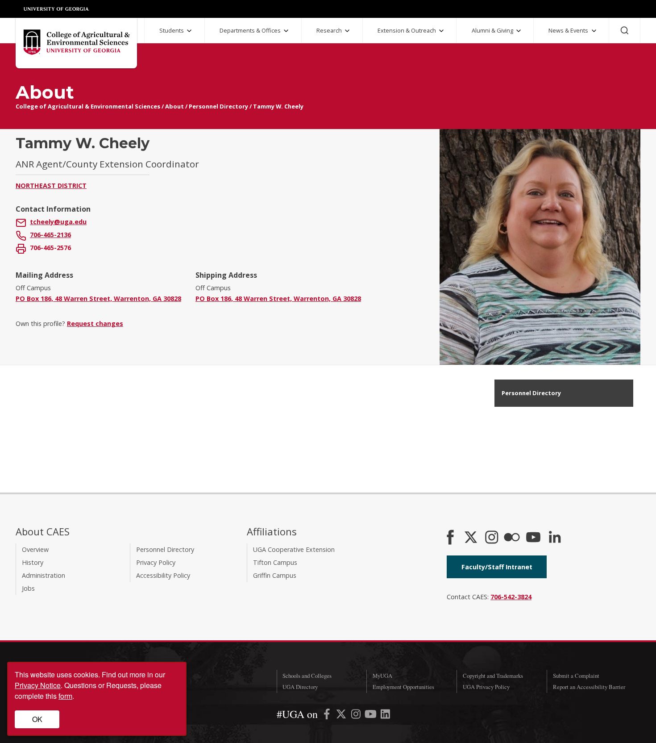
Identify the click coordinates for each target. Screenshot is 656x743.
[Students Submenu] (189, 30)
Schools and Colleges (307, 676)
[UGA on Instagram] (356, 715)
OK (37, 719)
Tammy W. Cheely (278, 106)
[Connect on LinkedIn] (554, 538)
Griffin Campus (274, 575)
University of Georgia (57, 9)
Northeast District (51, 185)
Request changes (95, 323)
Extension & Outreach (407, 30)
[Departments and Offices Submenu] (286, 30)
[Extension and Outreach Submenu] (441, 30)
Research (329, 30)
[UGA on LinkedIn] (385, 715)
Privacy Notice (38, 685)
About (174, 106)
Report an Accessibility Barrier (589, 687)
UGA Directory (300, 687)
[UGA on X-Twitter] (342, 715)
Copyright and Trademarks (493, 676)
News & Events (568, 30)
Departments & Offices (250, 30)
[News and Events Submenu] (594, 30)
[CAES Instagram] (491, 538)
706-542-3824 (510, 597)
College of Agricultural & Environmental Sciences (88, 106)
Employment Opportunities (403, 687)
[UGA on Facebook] (327, 715)
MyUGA (382, 676)
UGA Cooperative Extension (294, 549)
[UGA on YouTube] (371, 715)
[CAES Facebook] (450, 538)
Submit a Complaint (576, 676)
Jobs (28, 588)
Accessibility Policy (163, 575)
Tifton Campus (275, 562)
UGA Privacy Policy (486, 687)
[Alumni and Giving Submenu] (518, 30)
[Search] (624, 30)
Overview (35, 549)
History (32, 562)
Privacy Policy (155, 562)
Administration (43, 575)
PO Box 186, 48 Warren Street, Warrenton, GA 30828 (98, 298)
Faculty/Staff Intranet (496, 567)
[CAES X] (471, 538)
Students (171, 30)
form (65, 696)
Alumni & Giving (492, 30)
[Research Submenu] (347, 30)
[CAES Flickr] (512, 538)
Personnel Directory (218, 106)
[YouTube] (533, 538)
